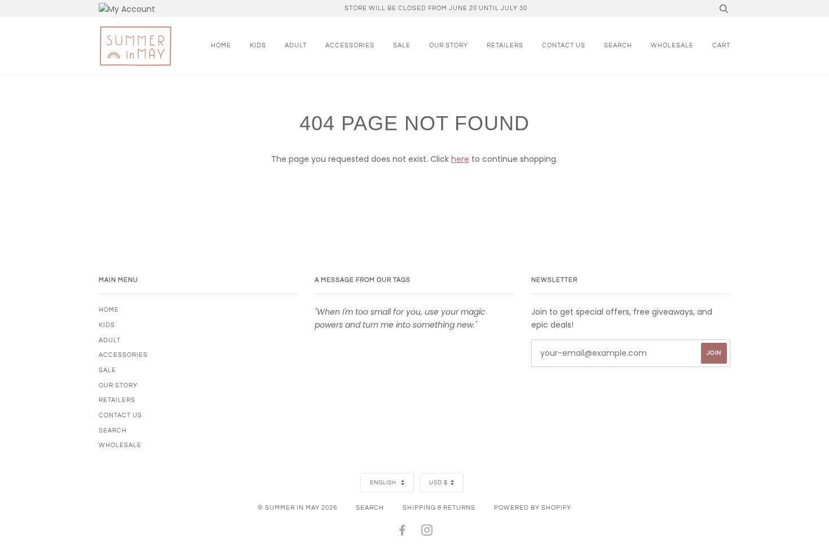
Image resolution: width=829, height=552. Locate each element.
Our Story (448, 45)
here (460, 159)
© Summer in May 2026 (297, 508)
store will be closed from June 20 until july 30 (436, 8)
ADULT (296, 45)
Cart (721, 45)
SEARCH (618, 45)
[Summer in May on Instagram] (427, 532)
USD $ (438, 482)
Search (370, 508)
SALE (402, 45)
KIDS (258, 45)
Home (221, 45)
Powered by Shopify (532, 508)
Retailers (505, 45)
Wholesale (672, 45)
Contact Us (563, 45)
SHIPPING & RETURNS (439, 508)
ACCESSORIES (349, 45)
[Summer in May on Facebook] (402, 532)
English (384, 482)
